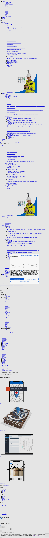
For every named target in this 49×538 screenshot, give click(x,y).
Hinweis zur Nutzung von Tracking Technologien (30, 255)
